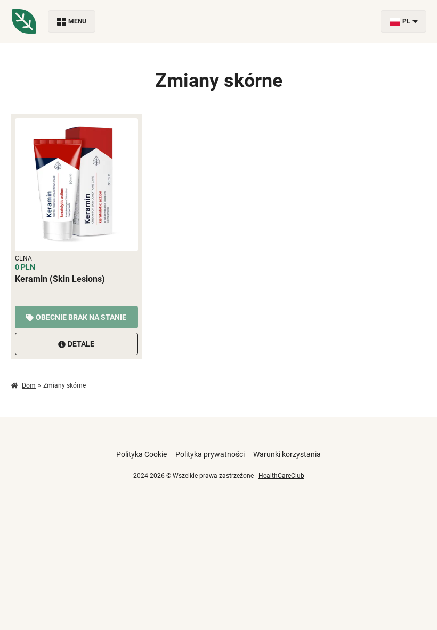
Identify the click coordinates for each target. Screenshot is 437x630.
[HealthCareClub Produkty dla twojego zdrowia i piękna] (24, 21)
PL (406, 21)
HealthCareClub (281, 475)
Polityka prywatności (210, 454)
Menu (77, 21)
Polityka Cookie (141, 454)
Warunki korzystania (287, 454)
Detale (81, 344)
